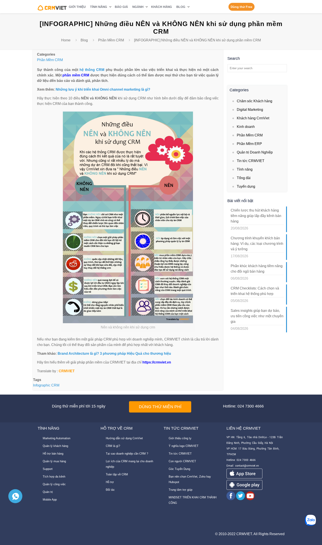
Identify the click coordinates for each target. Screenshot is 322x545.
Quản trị (48, 492)
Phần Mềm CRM (111, 40)
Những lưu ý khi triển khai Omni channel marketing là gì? (103, 89)
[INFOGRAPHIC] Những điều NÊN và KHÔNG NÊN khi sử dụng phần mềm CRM (197, 40)
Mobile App (50, 499)
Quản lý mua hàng (54, 461)
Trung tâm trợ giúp (180, 489)
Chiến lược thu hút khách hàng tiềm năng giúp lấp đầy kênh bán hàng (256, 215)
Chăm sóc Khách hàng (254, 101)
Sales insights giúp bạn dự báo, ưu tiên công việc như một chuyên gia (257, 316)
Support (48, 469)
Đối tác (110, 489)
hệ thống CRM (92, 70)
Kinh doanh (246, 127)
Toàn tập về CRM (117, 474)
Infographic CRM (46, 385)
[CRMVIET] (52, 6)
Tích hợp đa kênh (54, 476)
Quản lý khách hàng (55, 446)
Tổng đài (244, 178)
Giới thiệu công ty (180, 438)
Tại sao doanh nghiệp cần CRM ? (127, 453)
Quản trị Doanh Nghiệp (255, 152)
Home (66, 40)
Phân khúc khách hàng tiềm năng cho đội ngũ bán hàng (257, 268)
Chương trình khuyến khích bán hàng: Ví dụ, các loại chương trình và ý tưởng (257, 243)
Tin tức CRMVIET (250, 161)
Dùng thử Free (241, 7)
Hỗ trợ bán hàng (53, 453)
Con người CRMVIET (182, 461)
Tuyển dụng (246, 186)
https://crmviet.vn (156, 362)
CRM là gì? (113, 446)
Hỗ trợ (110, 482)
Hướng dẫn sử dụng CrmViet (124, 438)
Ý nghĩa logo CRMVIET (183, 446)
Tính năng (245, 169)
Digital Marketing (250, 109)
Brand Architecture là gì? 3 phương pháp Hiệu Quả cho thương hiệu (114, 353)
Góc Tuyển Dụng (179, 469)
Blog (84, 40)
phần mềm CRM (75, 75)
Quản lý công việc (54, 484)
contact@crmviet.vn (247, 465)
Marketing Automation (56, 438)
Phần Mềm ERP (249, 144)
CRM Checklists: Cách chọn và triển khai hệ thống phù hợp (255, 291)
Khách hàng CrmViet (253, 118)
